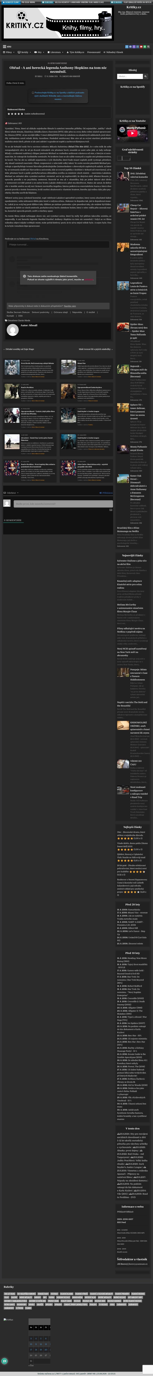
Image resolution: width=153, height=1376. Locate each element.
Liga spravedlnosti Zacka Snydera (90, 387)
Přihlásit (121, 1212)
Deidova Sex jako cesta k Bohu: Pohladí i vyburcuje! (130, 1091)
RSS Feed (121, 1222)
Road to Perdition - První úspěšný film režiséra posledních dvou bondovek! (38, 466)
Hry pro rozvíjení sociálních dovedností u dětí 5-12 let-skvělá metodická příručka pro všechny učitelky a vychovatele (132, 1140)
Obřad (33, 239)
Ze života (19, 1308)
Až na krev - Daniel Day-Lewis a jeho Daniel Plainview (37, 439)
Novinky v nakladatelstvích (15, 1301)
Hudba (51, 1297)
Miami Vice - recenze (138, 913)
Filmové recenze (93, 401)
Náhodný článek (114, 52)
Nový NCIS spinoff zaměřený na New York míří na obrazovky (132, 652)
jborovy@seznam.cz (137, 1264)
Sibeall (40, 76)
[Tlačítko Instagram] (137, 46)
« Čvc (31, 1365)
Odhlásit (129, 1212)
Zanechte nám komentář (71, 76)
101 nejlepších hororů (26, 1293)
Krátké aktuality (104, 1297)
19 (41, 1350)
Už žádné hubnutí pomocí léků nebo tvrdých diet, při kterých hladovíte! (131, 1073)
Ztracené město (135, 943)
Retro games (9, 1304)
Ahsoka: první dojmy (127, 1150)
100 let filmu (9, 1293)
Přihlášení (107, 493)
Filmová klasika (67, 1293)
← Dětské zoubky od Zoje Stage (18, 349)
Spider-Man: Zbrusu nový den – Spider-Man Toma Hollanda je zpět (138, 331)
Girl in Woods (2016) (137, 1085)
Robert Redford (135, 986)
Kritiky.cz (134, 7)
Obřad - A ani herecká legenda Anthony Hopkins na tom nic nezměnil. (58, 69)
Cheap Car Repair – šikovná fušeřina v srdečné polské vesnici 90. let (139, 212)
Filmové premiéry (122, 1293)
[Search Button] (148, 46)
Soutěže (40, 1304)
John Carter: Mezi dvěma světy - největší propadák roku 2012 (93, 466)
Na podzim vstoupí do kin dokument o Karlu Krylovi (131, 1029)
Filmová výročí (81, 1293)
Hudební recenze (63, 1297)
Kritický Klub (90, 1297)
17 (31, 1350)
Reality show (66, 1301)
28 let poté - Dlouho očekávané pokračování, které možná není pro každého (132, 868)
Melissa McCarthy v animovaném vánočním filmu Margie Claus (130, 608)
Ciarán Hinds (24, 320)
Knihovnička (77, 1297)
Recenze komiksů (114, 1301)
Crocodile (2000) (136, 998)
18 (36, 1350)
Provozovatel (93, 52)
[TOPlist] (8, 1320)
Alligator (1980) (135, 1008)
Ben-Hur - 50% (134, 1035)
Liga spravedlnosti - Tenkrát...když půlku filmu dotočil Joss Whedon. (38, 413)
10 (31, 1344)
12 (41, 1344)
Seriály (24, 52)
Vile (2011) (122, 1194)
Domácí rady (43, 1293)
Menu (9, 46)
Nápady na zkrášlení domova (132, 1180)
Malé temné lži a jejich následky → (96, 349)
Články (28, 1308)
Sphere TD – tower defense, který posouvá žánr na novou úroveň (137, 412)
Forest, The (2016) (136, 1066)
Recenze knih (100, 1301)
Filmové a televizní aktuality (96, 449)
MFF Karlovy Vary (135, 1297)
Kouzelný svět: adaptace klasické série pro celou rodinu (129, 584)
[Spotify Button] (144, 46)
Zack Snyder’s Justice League (88, 411)
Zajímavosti (121, 1304)
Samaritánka (134, 910)
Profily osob (53, 1301)
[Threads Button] (134, 46)
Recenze (77, 1301)
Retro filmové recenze (59, 63)
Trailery (90, 424)
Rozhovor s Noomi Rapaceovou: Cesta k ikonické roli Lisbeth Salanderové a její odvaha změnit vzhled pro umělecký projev (132, 885)
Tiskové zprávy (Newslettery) (75, 1304)
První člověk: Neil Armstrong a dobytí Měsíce (37, 363)
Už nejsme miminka (137, 1039)
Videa (112, 1304)
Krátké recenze (120, 1297)
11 (36, 1344)
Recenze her (87, 1301)
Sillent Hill (133, 928)
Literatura (56, 52)
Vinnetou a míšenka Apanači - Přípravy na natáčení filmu (132, 1174)
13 (46, 1344)
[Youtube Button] (141, 46)
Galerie (14, 1297)
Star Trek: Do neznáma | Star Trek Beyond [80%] (130, 980)
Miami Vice (82, 363)
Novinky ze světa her (37, 1301)
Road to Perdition (27, 387)
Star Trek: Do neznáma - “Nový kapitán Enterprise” (129, 992)
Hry (40, 52)
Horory (38, 1297)
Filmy (9, 52)
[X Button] (126, 46)
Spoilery (58, 1304)
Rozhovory (21, 1304)
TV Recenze (103, 1304)
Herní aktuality (26, 1297)
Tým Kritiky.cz (77, 52)
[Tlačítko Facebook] (130, 46)
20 (46, 1350)
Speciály (49, 1304)
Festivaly (54, 1293)
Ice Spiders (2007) (136, 1023)
